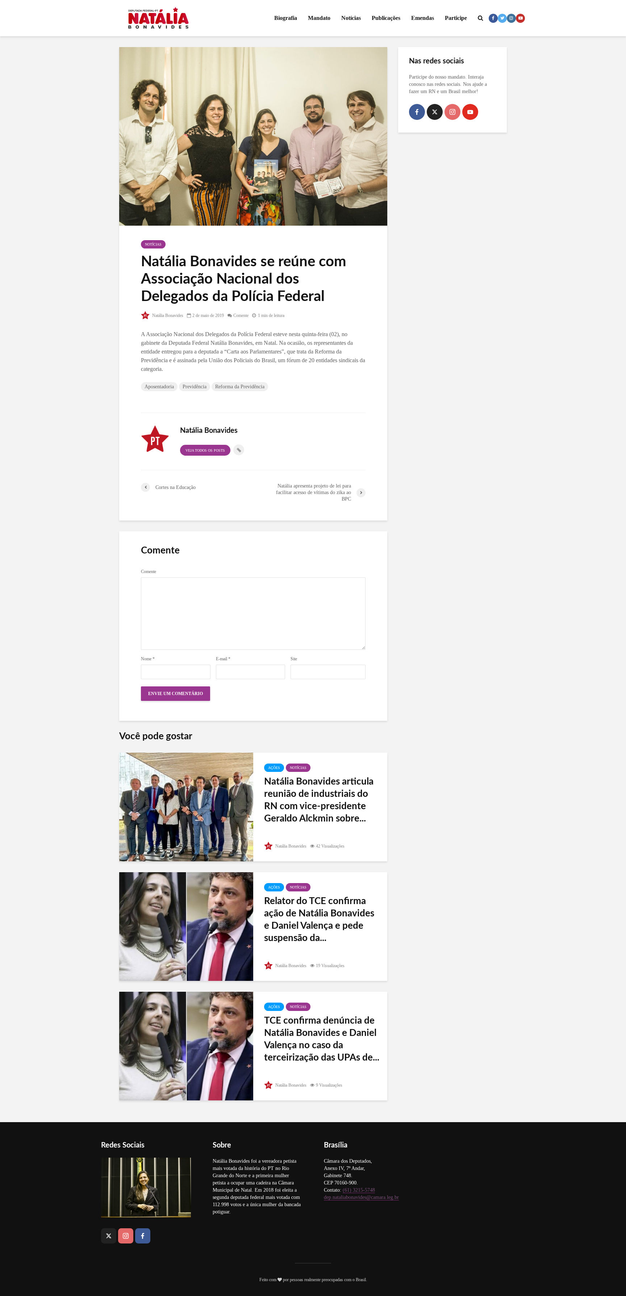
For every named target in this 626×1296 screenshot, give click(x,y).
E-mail (223, 659)
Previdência (194, 386)
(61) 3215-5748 (359, 1190)
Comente (241, 315)
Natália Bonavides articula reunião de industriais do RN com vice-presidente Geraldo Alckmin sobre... (318, 800)
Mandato (319, 18)
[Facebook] (417, 112)
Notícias (351, 18)
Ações (274, 768)
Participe (456, 18)
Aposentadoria (159, 386)
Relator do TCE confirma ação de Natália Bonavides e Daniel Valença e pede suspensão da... (319, 919)
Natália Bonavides (167, 315)
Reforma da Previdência (239, 386)
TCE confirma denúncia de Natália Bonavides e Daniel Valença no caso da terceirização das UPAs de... (321, 1039)
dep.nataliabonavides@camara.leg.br (361, 1197)
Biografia (285, 18)
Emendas (422, 18)
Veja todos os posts (205, 450)
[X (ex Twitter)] (435, 112)
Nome (148, 659)
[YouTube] (470, 112)
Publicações (386, 18)
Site (294, 659)
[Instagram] (452, 112)
